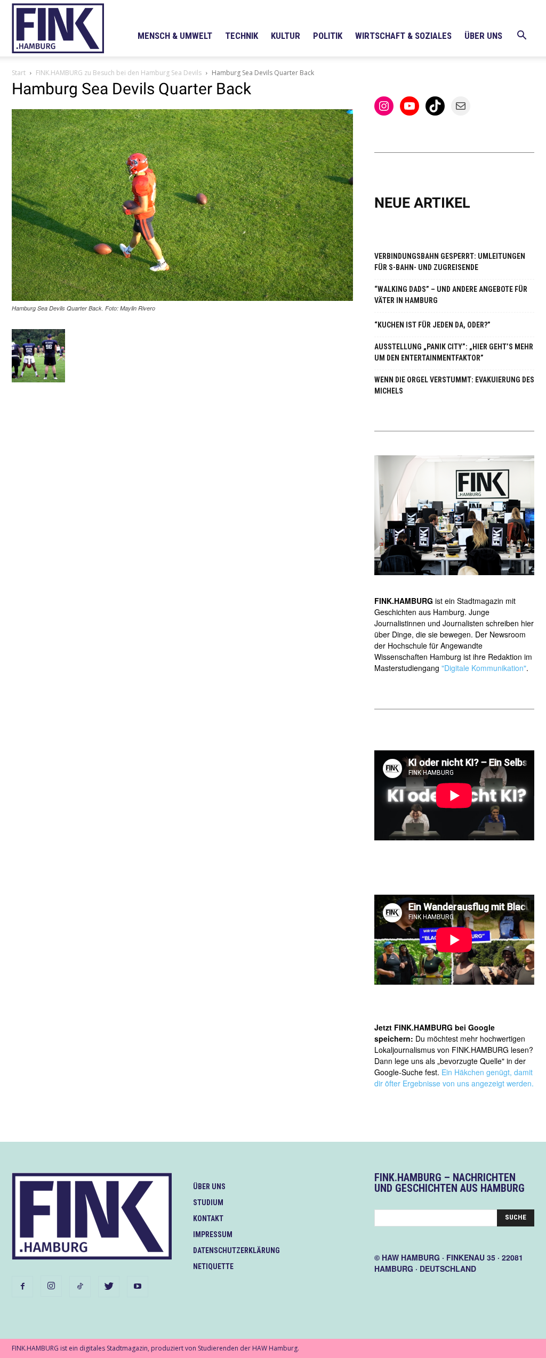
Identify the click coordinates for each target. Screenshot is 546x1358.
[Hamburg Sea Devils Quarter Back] (182, 297)
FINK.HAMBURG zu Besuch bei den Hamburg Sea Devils (119, 72)
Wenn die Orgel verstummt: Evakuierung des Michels (454, 385)
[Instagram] (51, 1286)
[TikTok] (80, 1286)
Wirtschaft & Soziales (403, 35)
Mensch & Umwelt (175, 35)
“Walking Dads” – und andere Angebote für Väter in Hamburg (450, 295)
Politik (327, 35)
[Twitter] (108, 1286)
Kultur (285, 35)
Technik (241, 35)
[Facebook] (22, 1286)
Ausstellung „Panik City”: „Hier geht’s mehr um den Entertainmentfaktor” (453, 352)
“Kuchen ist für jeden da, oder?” (432, 325)
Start (19, 72)
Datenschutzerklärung (236, 1250)
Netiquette (213, 1266)
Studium (208, 1202)
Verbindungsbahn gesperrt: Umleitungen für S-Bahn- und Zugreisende (449, 262)
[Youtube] (137, 1286)
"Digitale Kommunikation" (483, 667)
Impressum (212, 1234)
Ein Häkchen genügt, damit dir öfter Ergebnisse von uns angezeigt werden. (454, 1078)
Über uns (483, 35)
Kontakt (208, 1218)
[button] (521, 36)
